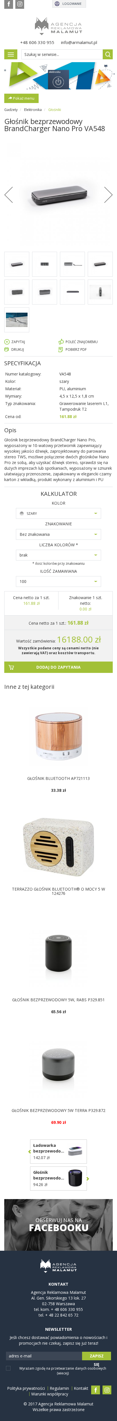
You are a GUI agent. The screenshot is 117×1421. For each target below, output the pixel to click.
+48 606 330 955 (37, 42)
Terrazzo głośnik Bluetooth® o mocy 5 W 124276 (58, 891)
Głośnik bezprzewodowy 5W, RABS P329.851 (58, 999)
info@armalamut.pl (79, 42)
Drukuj (17, 349)
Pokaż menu (23, 98)
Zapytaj (18, 341)
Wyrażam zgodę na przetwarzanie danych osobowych (62, 1371)
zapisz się (97, 1356)
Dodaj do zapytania (58, 667)
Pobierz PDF (76, 349)
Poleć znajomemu (82, 341)
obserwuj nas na (59, 1225)
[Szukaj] (108, 54)
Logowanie (72, 3)
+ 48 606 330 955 (67, 1309)
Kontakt (81, 1388)
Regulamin (59, 1388)
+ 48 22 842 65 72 (61, 1315)
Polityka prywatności (26, 1388)
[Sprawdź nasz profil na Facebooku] (8, 4)
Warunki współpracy (49, 1394)
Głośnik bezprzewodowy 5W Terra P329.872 (58, 1110)
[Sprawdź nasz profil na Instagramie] (19, 4)
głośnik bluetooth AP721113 (58, 778)
